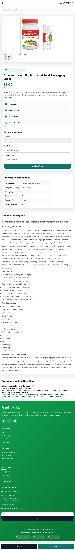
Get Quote (55, 546)
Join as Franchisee (7, 458)
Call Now (19, 546)
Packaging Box (6, 481)
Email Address (9, 155)
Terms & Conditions (8, 439)
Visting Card (5, 472)
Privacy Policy (6, 436)
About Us (4, 432)
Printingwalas (49, 532)
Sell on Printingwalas (8, 452)
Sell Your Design (6, 455)
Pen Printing (5, 475)
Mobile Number (9, 146)
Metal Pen (4, 478)
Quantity (7, 136)
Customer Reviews (7, 462)
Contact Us (5, 442)
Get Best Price (37, 166)
